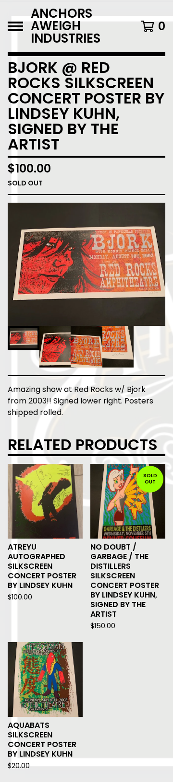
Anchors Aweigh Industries (65, 26)
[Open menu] (15, 26)
